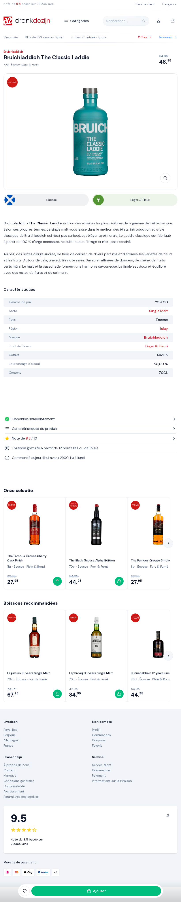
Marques (10, 775)
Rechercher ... (117, 21)
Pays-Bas (10, 730)
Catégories (79, 21)
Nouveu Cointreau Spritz (88, 37)
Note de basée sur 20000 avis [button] (29, 4)
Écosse (15, 64)
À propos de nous (17, 765)
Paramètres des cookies (21, 797)
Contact (10, 770)
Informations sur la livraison (112, 781)
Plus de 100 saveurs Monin (44, 37)
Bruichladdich (156, 337)
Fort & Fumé (99, 566)
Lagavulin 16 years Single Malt (28, 673)
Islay (164, 328)
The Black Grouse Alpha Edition (92, 560)
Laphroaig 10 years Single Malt (91, 673)
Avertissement (14, 791)
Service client (101, 765)
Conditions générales (19, 781)
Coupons (98, 740)
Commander (101, 770)
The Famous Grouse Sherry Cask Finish (27, 558)
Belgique (10, 735)
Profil (95, 730)
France (8, 745)
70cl (6, 64)
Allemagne (11, 740)
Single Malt (158, 311)
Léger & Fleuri (30, 64)
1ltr (9, 566)
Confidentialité (14, 786)
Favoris (97, 745)
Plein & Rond (35, 566)
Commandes (101, 735)
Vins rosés (11, 37)
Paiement (99, 775)
